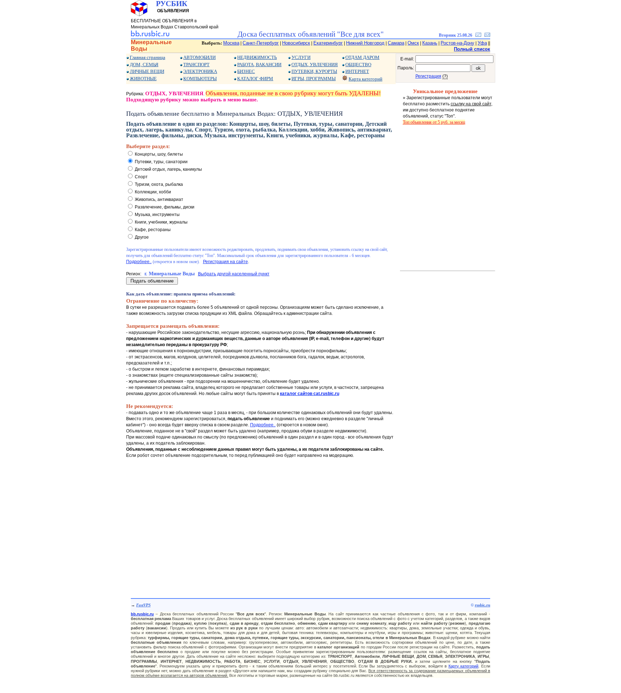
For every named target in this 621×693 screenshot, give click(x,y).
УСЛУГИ (300, 57)
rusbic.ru (482, 605)
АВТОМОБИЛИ (199, 57)
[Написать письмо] (487, 35)
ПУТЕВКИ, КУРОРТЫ (314, 71)
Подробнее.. (139, 261)
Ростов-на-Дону (457, 43)
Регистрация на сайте (225, 261)
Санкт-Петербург (261, 43)
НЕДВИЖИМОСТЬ (257, 57)
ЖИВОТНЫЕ (143, 78)
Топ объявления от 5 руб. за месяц (434, 122)
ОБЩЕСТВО (358, 64)
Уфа (482, 43)
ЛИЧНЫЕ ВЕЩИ (147, 71)
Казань (429, 43)
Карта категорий (365, 79)
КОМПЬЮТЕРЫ (200, 78)
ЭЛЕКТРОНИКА (200, 71)
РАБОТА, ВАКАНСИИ (259, 64)
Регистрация (428, 76)
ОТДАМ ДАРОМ (362, 57)
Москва (231, 43)
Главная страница (147, 57)
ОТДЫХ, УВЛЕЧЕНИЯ (314, 64)
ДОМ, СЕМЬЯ (144, 64)
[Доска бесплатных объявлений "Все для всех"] (150, 35)
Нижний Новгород (365, 43)
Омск (413, 43)
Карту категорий (463, 666)
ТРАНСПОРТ (196, 64)
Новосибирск (296, 43)
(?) (445, 76)
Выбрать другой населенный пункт (234, 273)
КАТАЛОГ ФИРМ (255, 78)
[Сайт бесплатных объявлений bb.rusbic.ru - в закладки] (478, 35)
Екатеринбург (328, 43)
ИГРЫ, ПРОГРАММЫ (313, 78)
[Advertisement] (261, 521)
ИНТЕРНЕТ (357, 71)
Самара (396, 43)
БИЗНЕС (246, 71)
